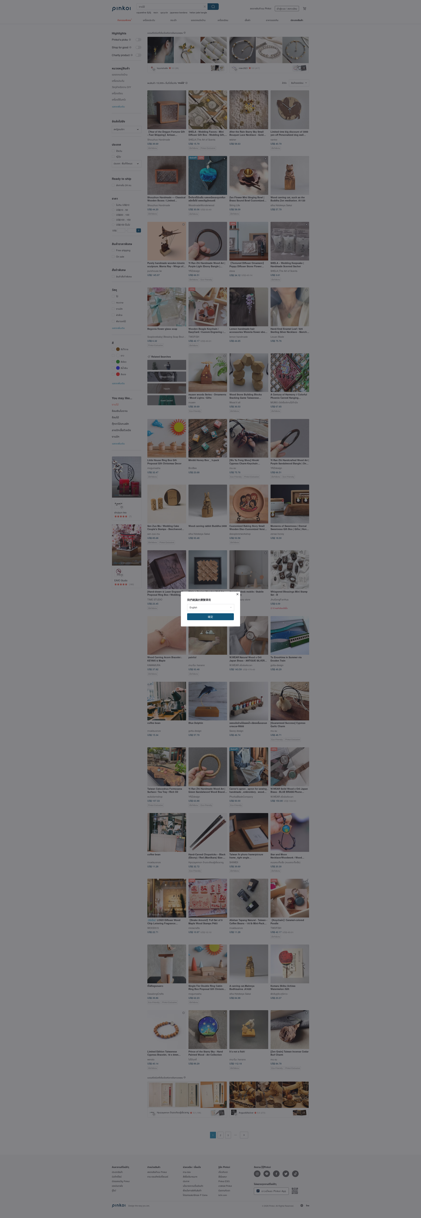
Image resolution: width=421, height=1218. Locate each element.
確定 (210, 617)
